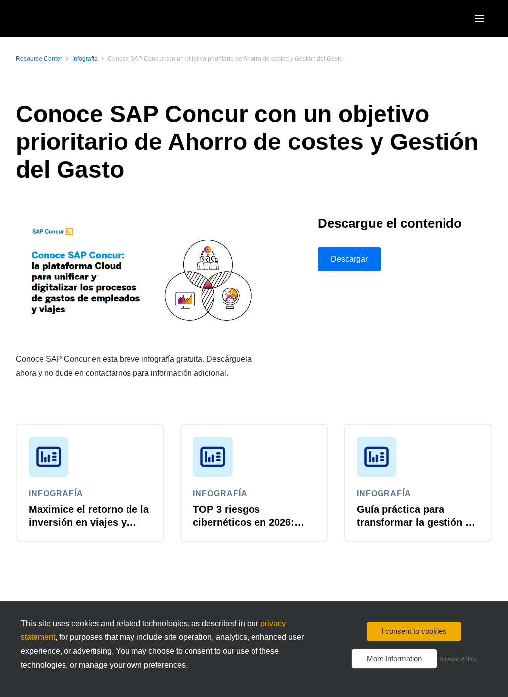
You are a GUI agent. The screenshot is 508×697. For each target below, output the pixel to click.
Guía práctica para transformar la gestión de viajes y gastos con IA (417, 522)
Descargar (349, 259)
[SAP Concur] (62, 18)
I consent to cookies (413, 631)
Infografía (85, 58)
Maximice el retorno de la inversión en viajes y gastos (89, 522)
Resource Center (39, 58)
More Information (394, 658)
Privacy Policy (458, 659)
